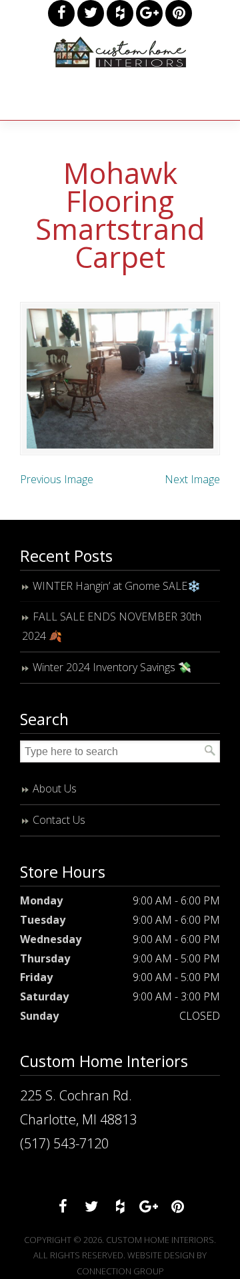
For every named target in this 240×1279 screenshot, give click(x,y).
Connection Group (120, 1271)
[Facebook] (61, 13)
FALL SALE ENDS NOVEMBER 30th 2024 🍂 (111, 626)
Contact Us (59, 819)
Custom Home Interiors (120, 52)
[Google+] (149, 13)
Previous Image (56, 479)
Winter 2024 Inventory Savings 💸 (112, 667)
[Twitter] (90, 13)
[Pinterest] (178, 13)
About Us (55, 788)
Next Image (192, 479)
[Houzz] (120, 13)
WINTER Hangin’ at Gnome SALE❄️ (117, 586)
